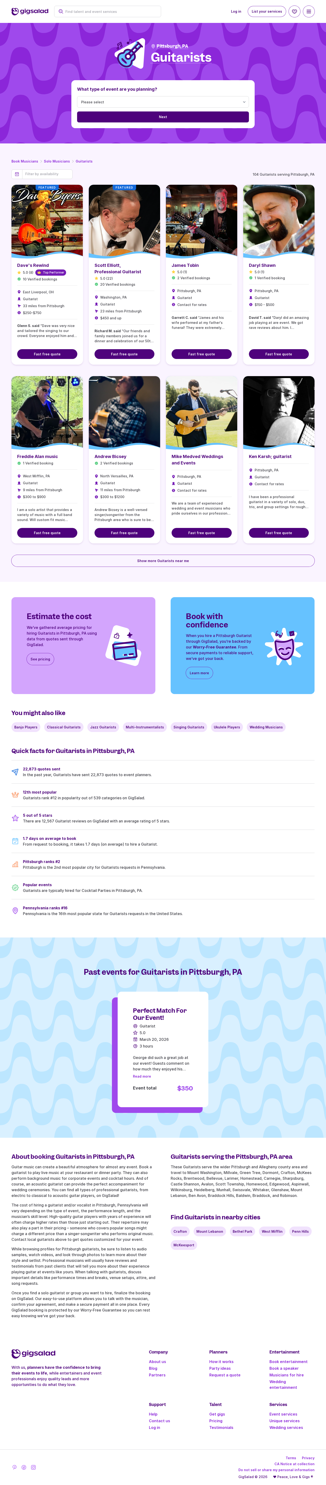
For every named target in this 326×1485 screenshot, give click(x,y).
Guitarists (84, 161)
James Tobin (185, 265)
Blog (153, 1368)
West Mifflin (272, 1231)
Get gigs (217, 1414)
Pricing (215, 1420)
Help (153, 1414)
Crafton (180, 1231)
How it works (221, 1361)
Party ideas (220, 1368)
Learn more (199, 673)
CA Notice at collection (294, 1464)
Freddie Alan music (37, 456)
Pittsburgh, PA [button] (172, 46)
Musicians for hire (286, 1375)
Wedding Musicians (266, 727)
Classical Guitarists (64, 727)
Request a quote (225, 1375)
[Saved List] (294, 11)
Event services (283, 1414)
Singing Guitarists (189, 727)
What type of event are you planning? (117, 89)
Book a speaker (284, 1368)
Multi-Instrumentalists (145, 727)
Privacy (308, 1458)
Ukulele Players (227, 727)
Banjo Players (25, 727)
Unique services (284, 1420)
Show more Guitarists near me (163, 561)
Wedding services (286, 1427)
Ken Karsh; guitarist (270, 456)
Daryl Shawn (262, 265)
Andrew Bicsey (110, 456)
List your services (267, 11)
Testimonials (221, 1427)
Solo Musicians (57, 161)
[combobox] (110, 11)
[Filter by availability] (47, 174)
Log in (236, 11)
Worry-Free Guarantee (214, 647)
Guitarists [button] (181, 57)
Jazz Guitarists (103, 727)
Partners (157, 1375)
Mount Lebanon (209, 1231)
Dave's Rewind (33, 265)
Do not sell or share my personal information (276, 1470)
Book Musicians (24, 161)
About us (157, 1361)
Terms (291, 1458)
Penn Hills (300, 1231)
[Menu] (309, 11)
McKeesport (184, 1245)
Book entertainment (288, 1361)
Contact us (159, 1420)
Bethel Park (242, 1231)
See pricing (40, 659)
